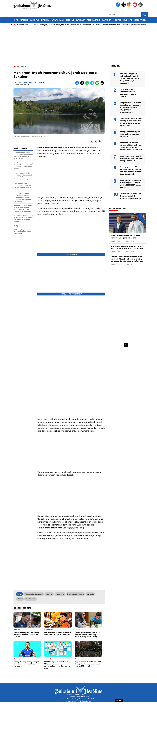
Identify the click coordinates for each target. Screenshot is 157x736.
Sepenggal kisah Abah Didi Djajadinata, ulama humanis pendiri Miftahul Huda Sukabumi (131, 170)
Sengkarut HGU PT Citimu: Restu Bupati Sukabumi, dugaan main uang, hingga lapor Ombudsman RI (131, 107)
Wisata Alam (31, 599)
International (141, 20)
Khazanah (45, 20)
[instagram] (129, 6)
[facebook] (118, 6)
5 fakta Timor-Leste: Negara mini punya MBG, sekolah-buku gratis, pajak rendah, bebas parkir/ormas (127, 258)
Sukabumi (34, 20)
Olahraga (80, 20)
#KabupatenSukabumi (33, 594)
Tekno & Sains (93, 20)
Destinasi (49, 594)
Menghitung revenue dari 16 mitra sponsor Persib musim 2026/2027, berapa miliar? (131, 184)
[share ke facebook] (77, 84)
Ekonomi (70, 20)
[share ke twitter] (82, 84)
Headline (24, 20)
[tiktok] (141, 6)
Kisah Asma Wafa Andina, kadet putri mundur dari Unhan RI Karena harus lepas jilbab (131, 122)
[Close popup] (126, 345)
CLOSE (119, 700)
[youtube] (135, 6)
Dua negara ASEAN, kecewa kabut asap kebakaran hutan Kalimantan (127, 247)
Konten (118, 20)
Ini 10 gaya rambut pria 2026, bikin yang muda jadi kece (130, 134)
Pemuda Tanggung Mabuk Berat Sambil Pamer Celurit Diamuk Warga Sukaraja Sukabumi (129, 78)
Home (15, 20)
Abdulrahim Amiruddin (24, 82)
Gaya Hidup (107, 20)
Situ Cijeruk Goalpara (75, 594)
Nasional (127, 20)
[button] (91, 141)
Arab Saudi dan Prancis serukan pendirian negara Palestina (125, 236)
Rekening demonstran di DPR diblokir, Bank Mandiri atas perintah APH (131, 158)
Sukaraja (90, 594)
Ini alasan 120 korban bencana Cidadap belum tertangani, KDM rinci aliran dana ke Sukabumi (131, 146)
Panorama (60, 594)
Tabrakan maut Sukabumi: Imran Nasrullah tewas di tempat (128, 93)
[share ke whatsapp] (87, 84)
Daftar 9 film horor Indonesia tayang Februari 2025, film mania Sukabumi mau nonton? (43, 25)
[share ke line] (97, 84)
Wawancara (58, 20)
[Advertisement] (78, 719)
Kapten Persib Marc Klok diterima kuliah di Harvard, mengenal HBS (130, 195)
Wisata (23, 66)
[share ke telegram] (92, 84)
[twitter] (124, 6)
